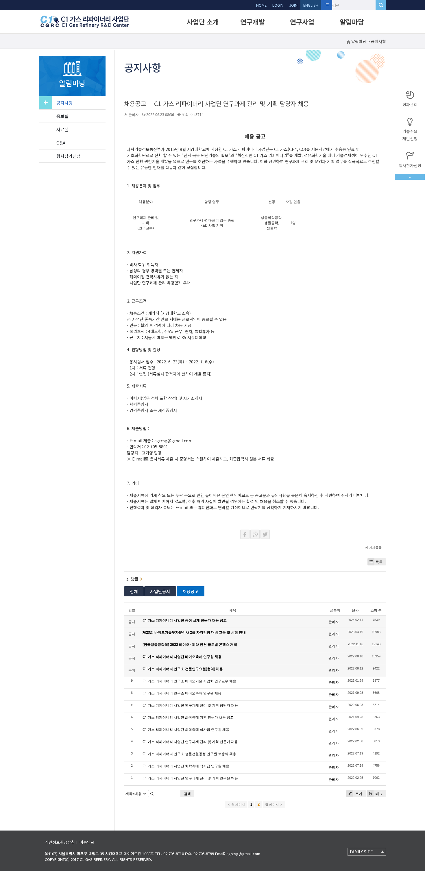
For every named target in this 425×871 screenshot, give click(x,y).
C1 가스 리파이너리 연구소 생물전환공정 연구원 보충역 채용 (189, 753)
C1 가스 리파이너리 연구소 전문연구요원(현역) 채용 (183, 668)
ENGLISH (310, 5)
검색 (187, 793)
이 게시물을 (373, 547)
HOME (261, 5)
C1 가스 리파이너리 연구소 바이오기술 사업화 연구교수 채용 (189, 680)
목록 (379, 561)
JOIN (293, 5)
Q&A (60, 143)
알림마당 (352, 22)
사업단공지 (160, 591)
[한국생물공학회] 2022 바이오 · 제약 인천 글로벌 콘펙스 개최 (190, 644)
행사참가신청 (68, 156)
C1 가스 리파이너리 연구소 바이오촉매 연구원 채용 (182, 693)
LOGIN (277, 5)
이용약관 (87, 842)
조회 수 (376, 610)
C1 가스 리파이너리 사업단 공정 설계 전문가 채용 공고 (185, 620)
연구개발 (252, 22)
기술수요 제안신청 (409, 134)
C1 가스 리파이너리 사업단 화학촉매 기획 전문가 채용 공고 (188, 717)
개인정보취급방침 (60, 842)
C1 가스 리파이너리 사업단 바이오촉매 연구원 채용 (182, 656)
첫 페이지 (237, 804)
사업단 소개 (203, 22)
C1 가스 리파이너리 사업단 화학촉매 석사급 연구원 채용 (186, 729)
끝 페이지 (272, 804)
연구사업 (302, 22)
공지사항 (64, 103)
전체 (134, 591)
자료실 (62, 129)
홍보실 (62, 116)
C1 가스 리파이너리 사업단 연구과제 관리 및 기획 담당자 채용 (231, 103)
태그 (378, 793)
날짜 (355, 610)
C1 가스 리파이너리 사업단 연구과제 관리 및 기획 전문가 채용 (190, 741)
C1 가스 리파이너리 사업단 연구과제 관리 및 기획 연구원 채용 (190, 778)
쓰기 (358, 793)
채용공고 (135, 103)
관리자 (133, 114)
